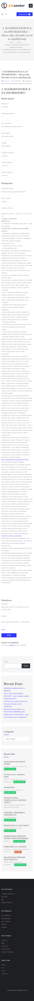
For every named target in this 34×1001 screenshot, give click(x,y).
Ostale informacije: (7, 208)
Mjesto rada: (5, 104)
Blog (2, 943)
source (3, 629)
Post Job (3, 924)
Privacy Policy (5, 949)
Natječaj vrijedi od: (7, 162)
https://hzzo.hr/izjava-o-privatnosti (11, 536)
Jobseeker (13, 990)
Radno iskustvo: (6, 198)
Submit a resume (6, 902)
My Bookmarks (6, 918)
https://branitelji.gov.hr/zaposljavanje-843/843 (15, 459)
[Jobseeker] (13, 5)
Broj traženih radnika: (7, 113)
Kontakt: (4, 616)
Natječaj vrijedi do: (7, 172)
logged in (12, 645)
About (3, 971)
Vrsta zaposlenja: (6, 123)
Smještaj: (4, 143)
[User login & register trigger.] (6, 14)
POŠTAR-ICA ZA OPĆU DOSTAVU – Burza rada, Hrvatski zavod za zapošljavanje (16, 704)
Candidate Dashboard (7, 894)
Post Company (5, 921)
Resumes (4, 927)
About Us (4, 940)
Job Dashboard (5, 915)
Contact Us (4, 946)
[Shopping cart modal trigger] (2, 14)
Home (3, 965)
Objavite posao (23, 14)
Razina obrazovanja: (7, 188)
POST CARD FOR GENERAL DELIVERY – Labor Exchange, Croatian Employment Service (16, 696)
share (9, 635)
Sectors (19, 42)
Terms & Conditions (7, 952)
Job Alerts (4, 896)
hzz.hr (7, 81)
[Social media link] (17, 994)
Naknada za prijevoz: (7, 152)
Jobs (2, 899)
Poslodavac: (5, 604)
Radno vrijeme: (6, 133)
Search (6, 661)
